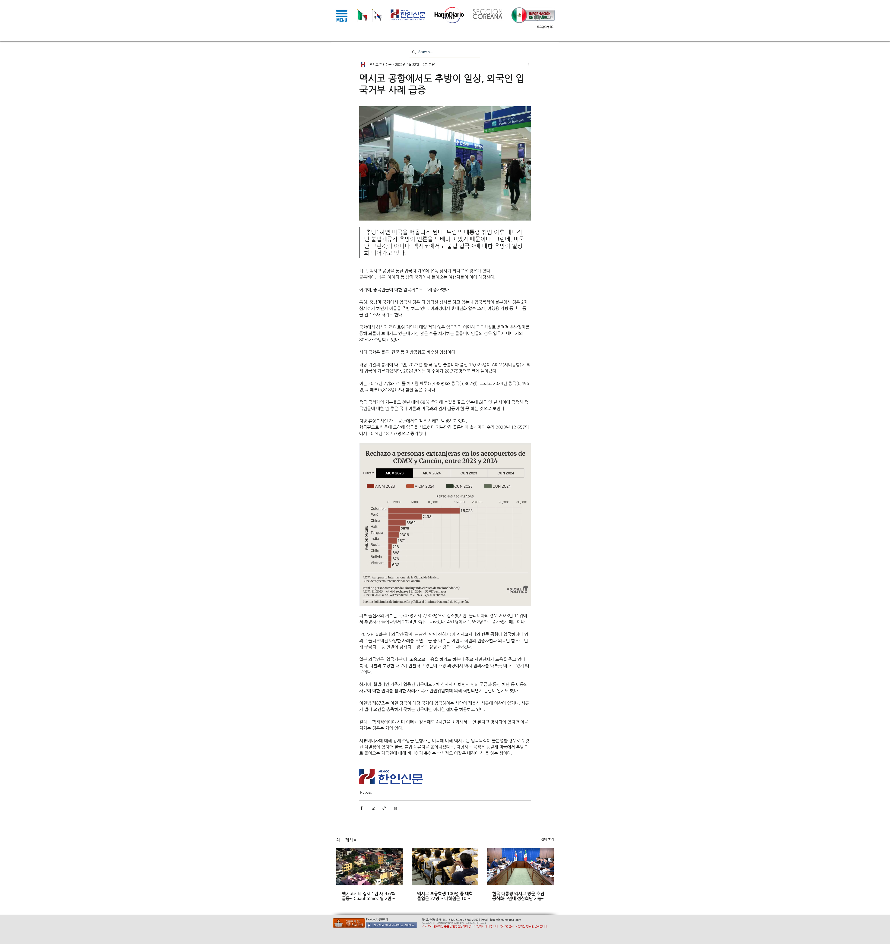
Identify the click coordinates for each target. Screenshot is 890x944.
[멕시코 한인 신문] (349, 923)
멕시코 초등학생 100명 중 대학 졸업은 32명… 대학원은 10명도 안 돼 (445, 896)
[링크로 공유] (384, 808)
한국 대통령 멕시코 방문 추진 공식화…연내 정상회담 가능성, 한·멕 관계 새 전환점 (519, 896)
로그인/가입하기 (545, 26)
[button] (341, 15)
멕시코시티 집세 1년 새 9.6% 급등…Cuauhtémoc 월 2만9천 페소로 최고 (368, 896)
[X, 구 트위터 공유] (373, 808)
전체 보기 (547, 839)
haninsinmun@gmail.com (505, 919)
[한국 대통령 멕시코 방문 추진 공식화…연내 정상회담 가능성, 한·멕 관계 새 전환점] (520, 866)
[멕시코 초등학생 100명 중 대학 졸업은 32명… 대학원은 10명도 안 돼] (445, 866)
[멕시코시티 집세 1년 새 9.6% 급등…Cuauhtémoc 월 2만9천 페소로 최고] (369, 866)
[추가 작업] (528, 64)
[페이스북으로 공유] (361, 808)
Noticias (366, 792)
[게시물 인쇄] (395, 808)
